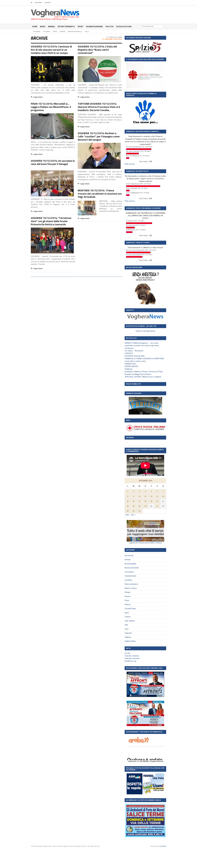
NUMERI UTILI (130, 364)
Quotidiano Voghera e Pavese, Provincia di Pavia (144, 372)
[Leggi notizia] (55, 58)
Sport (80, 26)
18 (145, 501)
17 (139, 501)
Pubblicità (128, 369)
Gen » (133, 515)
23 (133, 506)
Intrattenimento (66, 26)
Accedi (127, 653)
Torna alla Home (115, 37)
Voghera (128, 637)
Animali (51, 26)
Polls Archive (130, 164)
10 (139, 496)
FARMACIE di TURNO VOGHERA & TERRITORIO (144, 359)
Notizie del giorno (131, 584)
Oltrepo (127, 592)
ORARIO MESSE (131, 366)
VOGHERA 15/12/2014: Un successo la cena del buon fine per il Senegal (53, 162)
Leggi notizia (37, 97)
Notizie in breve (131, 588)
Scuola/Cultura (123, 26)
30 (133, 511)
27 (157, 506)
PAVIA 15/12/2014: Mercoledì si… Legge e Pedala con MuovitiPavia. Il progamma (51, 107)
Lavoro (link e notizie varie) (135, 361)
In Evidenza (129, 572)
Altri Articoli (129, 556)
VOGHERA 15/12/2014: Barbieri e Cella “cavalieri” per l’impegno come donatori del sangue (99, 136)
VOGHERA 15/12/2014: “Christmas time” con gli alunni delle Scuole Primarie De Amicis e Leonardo (51, 221)
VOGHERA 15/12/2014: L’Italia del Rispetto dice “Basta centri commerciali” (97, 49)
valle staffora (130, 621)
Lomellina (128, 580)
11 (145, 496)
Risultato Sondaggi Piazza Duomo (138, 374)
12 (151, 496)
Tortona (127, 617)
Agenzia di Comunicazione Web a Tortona (145, 543)
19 (151, 501)
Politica (109, 26)
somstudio (162, 846)
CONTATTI (47, 2)
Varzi (127, 629)
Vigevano (128, 633)
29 (128, 511)
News (42, 26)
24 (139, 506)
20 (157, 501)
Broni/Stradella (130, 564)
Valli (126, 625)
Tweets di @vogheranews (145, 331)
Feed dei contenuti (132, 656)
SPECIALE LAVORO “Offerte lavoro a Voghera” (143, 377)
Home (34, 26)
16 (133, 501)
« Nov (127, 515)
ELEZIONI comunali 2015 (134, 356)
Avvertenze (129, 348)
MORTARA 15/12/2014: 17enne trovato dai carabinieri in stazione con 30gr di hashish (100, 193)
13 (157, 496)
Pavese (128, 596)
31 (139, 511)
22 (128, 506)
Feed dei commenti (132, 658)
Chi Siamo (38, 2)
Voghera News (130, 641)
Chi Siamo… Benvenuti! (134, 351)
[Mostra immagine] (49, 58)
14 (163, 496)
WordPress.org (130, 661)
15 (128, 501)
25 (145, 506)
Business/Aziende (94, 26)
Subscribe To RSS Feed (113, 39)
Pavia (127, 600)
